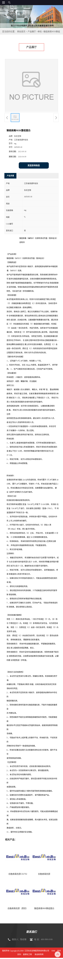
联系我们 (31, 931)
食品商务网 (39, 954)
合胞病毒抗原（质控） (17, 908)
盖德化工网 (27, 954)
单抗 (40, 31)
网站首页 (21, 31)
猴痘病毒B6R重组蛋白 (44, 908)
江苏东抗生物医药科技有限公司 (36, 951)
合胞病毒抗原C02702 (17, 874)
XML (53, 951)
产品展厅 (32, 31)
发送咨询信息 (34, 165)
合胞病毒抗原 (44, 874)
